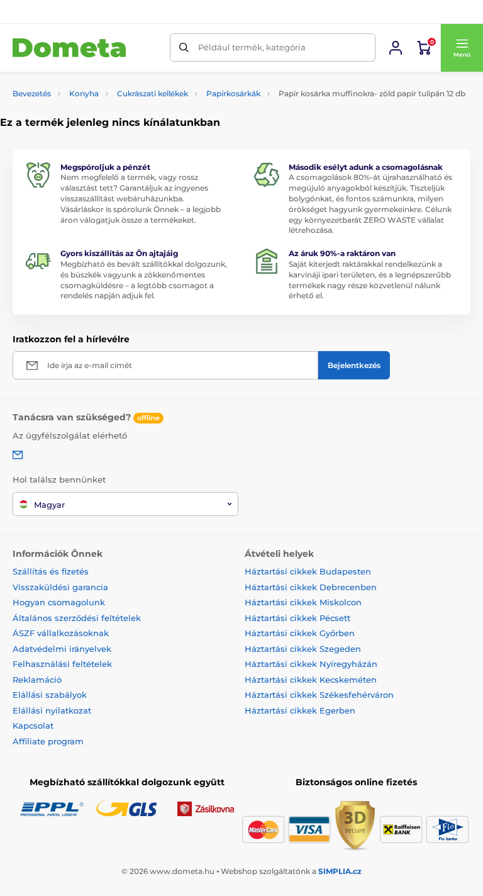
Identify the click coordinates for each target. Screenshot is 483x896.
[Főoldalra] (69, 48)
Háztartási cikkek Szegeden (303, 649)
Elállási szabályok (50, 695)
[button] (461, 48)
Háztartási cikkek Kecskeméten (311, 680)
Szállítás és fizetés (51, 571)
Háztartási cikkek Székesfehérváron (319, 695)
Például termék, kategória (252, 47)
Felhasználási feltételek (62, 664)
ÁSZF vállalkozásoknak (61, 633)
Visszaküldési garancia (60, 587)
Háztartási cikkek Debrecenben (311, 587)
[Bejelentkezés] (395, 48)
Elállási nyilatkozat (52, 710)
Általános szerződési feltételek (77, 618)
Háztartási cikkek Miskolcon (303, 602)
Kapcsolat (33, 725)
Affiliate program (48, 741)
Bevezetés (32, 93)
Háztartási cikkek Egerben (300, 710)
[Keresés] (184, 47)
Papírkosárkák (233, 93)
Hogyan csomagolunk (59, 602)
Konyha (84, 93)
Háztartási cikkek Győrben (300, 633)
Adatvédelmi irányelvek (62, 649)
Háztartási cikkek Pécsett (297, 618)
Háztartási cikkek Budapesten (308, 571)
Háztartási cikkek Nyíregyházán (311, 664)
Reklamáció (37, 680)
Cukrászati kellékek (152, 93)
